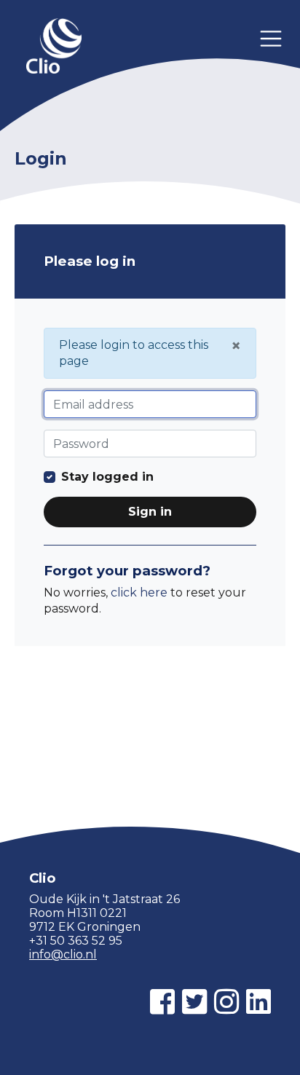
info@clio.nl (63, 954)
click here (139, 592)
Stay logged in (107, 477)
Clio (54, 47)
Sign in (150, 512)
